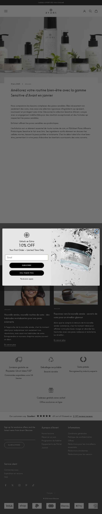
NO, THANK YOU (26, 273)
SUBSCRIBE (26, 265)
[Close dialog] (97, 231)
